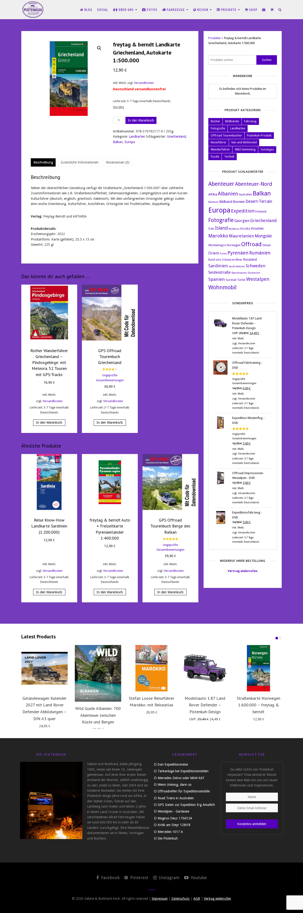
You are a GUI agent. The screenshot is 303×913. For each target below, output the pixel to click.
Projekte (228, 10)
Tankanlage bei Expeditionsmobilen (183, 771)
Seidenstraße (219, 272)
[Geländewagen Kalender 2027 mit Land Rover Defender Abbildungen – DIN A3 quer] (44, 668)
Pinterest (138, 877)
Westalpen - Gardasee (173, 811)
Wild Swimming (245, 149)
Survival (231, 280)
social (102, 10)
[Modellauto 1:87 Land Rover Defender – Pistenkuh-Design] (205, 668)
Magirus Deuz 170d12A (175, 818)
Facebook (110, 877)
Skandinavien (239, 272)
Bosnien (239, 202)
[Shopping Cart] (272, 10)
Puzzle (215, 156)
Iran (211, 228)
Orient (213, 253)
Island (221, 228)
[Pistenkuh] (33, 9)
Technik (229, 156)
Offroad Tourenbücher (226, 135)
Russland (250, 259)
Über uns (126, 10)
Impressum (160, 898)
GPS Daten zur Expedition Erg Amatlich (186, 805)
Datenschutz (180, 898)
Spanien (216, 279)
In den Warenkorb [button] (49, 422)
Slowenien (254, 272)
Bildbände (232, 121)
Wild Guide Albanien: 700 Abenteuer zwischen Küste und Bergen (98, 715)
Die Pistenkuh (168, 838)
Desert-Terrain (258, 201)
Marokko (218, 236)
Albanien (228, 194)
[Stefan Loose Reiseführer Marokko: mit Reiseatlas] (151, 668)
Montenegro (217, 245)
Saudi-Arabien (237, 266)
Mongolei (263, 236)
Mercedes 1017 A (170, 832)
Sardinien (218, 265)
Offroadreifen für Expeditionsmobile (184, 791)
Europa (130, 142)
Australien (245, 194)
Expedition (242, 211)
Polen (223, 253)
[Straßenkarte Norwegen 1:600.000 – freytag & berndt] (258, 668)
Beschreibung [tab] (43, 162)
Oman (266, 245)
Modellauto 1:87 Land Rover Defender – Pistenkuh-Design (205, 705)
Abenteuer (221, 184)
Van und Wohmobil (244, 142)
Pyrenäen (238, 253)
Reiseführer (218, 142)
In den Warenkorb (141, 120)
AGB (196, 898)
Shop (252, 10)
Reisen (202, 10)
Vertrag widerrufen (243, 571)
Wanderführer (220, 149)
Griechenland (176, 136)
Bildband (225, 202)
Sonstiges (267, 149)
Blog (87, 10)
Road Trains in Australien (176, 798)
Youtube (198, 877)
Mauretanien (241, 235)
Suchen (267, 60)
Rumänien (260, 253)
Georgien (242, 221)
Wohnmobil (222, 287)
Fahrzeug (250, 121)
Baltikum (213, 202)
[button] (99, 48)
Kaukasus (234, 228)
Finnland (260, 211)
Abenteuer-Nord (253, 184)
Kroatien (257, 228)
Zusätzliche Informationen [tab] (79, 162)
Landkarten (137, 136)
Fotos (151, 10)
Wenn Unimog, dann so (175, 784)
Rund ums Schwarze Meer (225, 259)
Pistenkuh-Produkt (259, 135)
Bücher (215, 121)
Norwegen (234, 245)
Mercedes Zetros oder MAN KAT (181, 778)
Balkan (118, 142)
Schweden (255, 265)
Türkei (241, 280)
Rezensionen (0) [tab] (117, 162)
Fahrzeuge (176, 10)
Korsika (245, 228)
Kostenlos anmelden (251, 824)
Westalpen (257, 279)
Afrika (212, 194)
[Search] (280, 10)
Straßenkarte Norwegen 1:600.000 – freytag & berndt (258, 705)
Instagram (168, 877)
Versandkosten (144, 83)
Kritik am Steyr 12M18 (174, 825)
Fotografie (218, 128)
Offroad (251, 244)
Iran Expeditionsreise (173, 764)
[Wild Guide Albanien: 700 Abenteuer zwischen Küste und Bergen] (98, 673)
